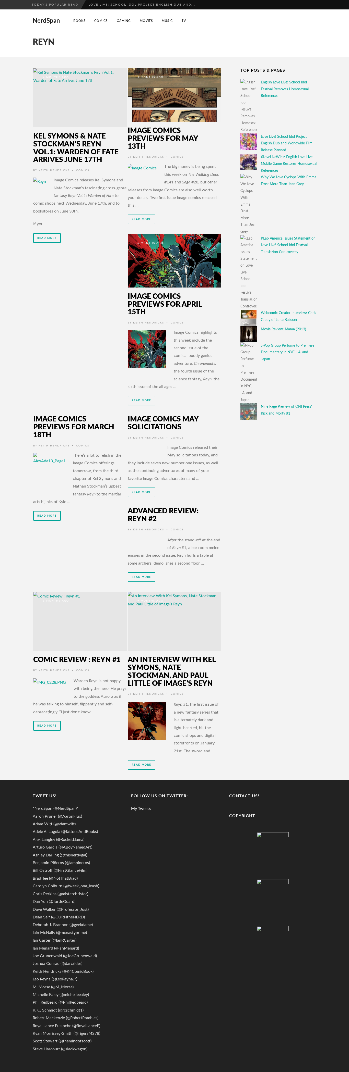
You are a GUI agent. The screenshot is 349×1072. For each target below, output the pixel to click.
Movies (146, 20)
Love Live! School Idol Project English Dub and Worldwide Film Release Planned (286, 143)
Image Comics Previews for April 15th (165, 304)
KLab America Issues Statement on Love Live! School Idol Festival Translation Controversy (288, 245)
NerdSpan (46, 21)
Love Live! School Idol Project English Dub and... (141, 4)
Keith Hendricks (54, 170)
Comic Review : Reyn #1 (77, 659)
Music (167, 20)
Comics (101, 20)
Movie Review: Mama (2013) (283, 329)
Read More (47, 238)
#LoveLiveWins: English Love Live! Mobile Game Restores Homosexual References (289, 163)
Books (79, 20)
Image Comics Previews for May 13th (163, 138)
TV (184, 20)
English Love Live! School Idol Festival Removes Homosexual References (285, 89)
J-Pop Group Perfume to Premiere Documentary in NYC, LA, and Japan (287, 352)
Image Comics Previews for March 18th (73, 427)
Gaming (124, 20)
